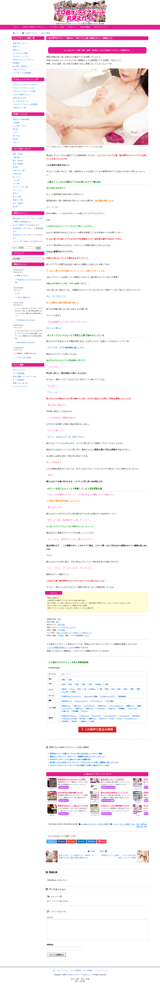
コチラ (86, 635)
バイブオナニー (90, 706)
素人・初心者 (18, 161)
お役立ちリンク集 (19, 108)
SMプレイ (112, 708)
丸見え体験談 (85, 27)
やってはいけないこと (21, 101)
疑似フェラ (89, 708)
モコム (120, 718)
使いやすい (17, 136)
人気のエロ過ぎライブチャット (34, 27)
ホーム (16, 27)
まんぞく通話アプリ (20, 225)
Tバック (115, 824)
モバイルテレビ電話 (91, 696)
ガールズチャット (131, 718)
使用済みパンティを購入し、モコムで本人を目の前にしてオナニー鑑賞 (76, 754)
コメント (50, 917)
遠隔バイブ (130, 706)
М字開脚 (75, 711)
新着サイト (17, 46)
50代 (90, 684)
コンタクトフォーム (20, 386)
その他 (92, 721)
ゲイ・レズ (17, 190)
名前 (97, 944)
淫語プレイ (77, 633)
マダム (132, 824)
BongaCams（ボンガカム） (23, 228)
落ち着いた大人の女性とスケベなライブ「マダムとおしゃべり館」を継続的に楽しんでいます (84, 762)
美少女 (64, 689)
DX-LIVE (83, 718)
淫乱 (145, 826)
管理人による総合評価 (21, 119)
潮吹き (140, 706)
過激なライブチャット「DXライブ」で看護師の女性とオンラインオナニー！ (78, 756)
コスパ (15, 132)
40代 (83, 684)
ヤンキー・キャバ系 (20, 187)
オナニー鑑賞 (124, 824)
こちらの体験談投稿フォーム (59, 647)
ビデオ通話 (61, 630)
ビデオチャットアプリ (68, 627)
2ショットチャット (82, 701)
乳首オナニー (103, 706)
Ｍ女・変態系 (18, 164)
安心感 (15, 139)
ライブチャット (63, 787)
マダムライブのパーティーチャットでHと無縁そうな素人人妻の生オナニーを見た (80, 765)
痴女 (63, 624)
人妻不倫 (16, 157)
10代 (63, 684)
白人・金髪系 (18, 203)
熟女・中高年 (18, 154)
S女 (113, 689)
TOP (53, 970)
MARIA (74, 721)
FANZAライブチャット (69, 716)
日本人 (15, 193)
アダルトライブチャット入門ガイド (26, 85)
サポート (16, 142)
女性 (70, 679)
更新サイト (17, 50)
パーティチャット (97, 701)
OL (85, 689)
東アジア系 (17, 197)
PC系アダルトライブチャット (71, 696)
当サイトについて (100, 27)
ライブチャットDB (57, 27)
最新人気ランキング (20, 43)
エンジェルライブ (110, 716)
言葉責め (122, 708)
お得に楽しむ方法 (19, 98)
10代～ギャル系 (19, 170)
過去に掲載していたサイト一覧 (24, 376)
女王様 (15, 167)
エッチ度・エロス (19, 126)
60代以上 (99, 684)
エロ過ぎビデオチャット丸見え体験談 (95, 824)
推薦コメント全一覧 (20, 383)
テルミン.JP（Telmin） (21, 241)
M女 (119, 689)
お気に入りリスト (19, 69)
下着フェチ (60, 633)
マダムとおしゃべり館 (69, 718)
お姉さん (93, 689)
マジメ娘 (16, 183)
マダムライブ (84, 716)
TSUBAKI (65, 721)
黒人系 (15, 206)
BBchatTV (136, 716)
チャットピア (97, 716)
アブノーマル (132, 708)
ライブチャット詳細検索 (22, 73)
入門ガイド (72, 27)
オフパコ (85, 711)
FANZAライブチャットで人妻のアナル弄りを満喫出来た (70, 759)
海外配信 (16, 63)
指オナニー (69, 633)
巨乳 (132, 689)
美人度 (15, 129)
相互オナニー (87, 633)
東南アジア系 (18, 200)
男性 (59, 619)
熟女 (107, 689)
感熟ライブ (92, 718)
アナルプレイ (101, 708)
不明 (106, 684)
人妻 (59, 624)
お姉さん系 (17, 174)
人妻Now (60, 635)
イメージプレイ (67, 708)
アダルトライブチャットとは (23, 88)
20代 (70, 684)
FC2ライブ (103, 718)
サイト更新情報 (18, 373)
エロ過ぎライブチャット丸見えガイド (79, 975)
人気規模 (16, 123)
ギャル (72, 689)
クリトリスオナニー (117, 706)
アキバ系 (16, 180)
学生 (79, 689)
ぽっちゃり (17, 177)
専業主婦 (139, 826)
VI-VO (112, 718)
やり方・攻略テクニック (22, 94)
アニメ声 (65, 692)
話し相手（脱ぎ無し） (21, 66)
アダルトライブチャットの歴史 (24, 91)
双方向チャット (67, 701)
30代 (57, 622)
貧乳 (138, 689)
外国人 (74, 692)
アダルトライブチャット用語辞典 (25, 104)
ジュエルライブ (124, 716)
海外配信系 (122, 696)
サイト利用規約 (18, 380)
